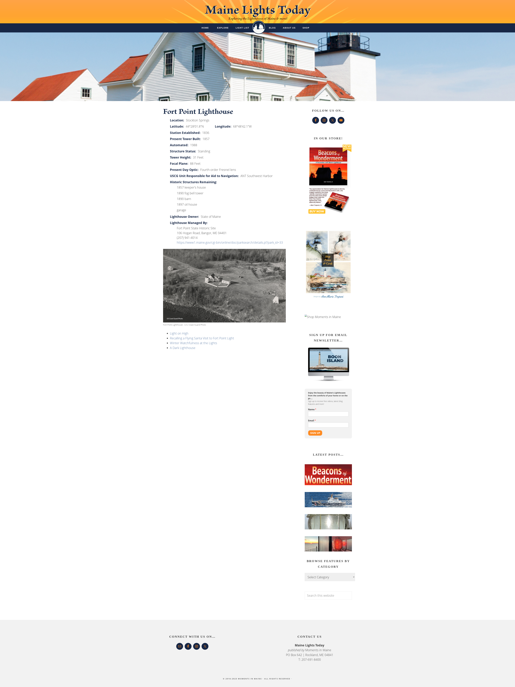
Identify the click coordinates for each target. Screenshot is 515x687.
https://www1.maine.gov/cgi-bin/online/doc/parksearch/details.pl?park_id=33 (230, 242)
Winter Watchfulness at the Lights (193, 343)
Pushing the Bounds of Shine (326, 530)
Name (312, 409)
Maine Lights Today (257, 11)
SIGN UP (315, 433)
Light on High (179, 333)
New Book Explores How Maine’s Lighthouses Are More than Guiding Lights (325, 481)
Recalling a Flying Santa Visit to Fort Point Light (202, 338)
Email (312, 420)
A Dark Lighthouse (182, 348)
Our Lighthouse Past (321, 548)
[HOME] (258, 25)
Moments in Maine (318, 650)
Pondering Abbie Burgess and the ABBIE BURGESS (327, 505)
